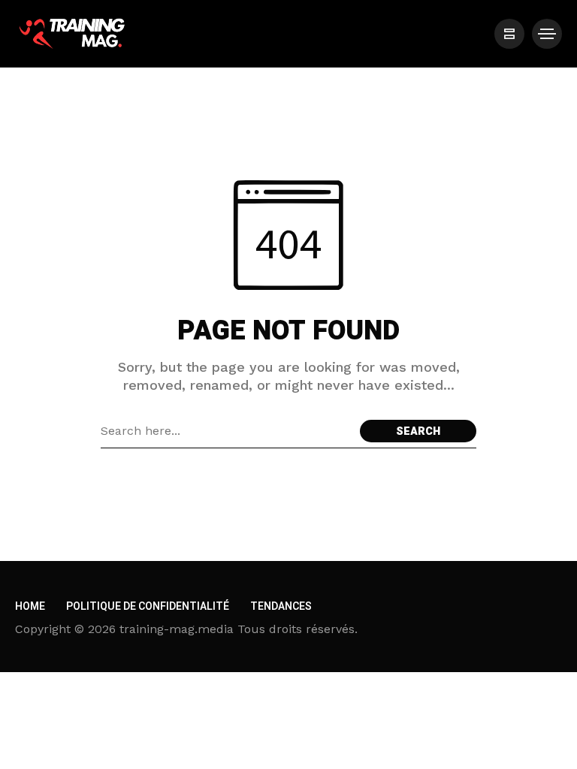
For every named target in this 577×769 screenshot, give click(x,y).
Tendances (281, 606)
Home (30, 606)
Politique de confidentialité (147, 606)
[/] (509, 34)
